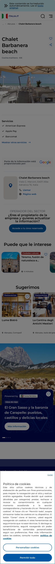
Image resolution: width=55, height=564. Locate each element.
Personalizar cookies (27, 547)
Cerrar (50, 475)
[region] (27, 517)
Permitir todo (27, 557)
